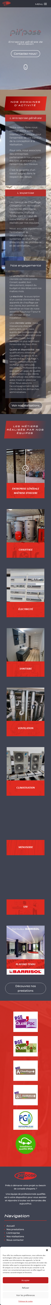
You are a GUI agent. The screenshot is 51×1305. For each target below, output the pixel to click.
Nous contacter (15, 1240)
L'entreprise (13, 1233)
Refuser (25, 1287)
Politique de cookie (25, 1301)
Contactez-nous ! (25, 53)
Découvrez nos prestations (25, 988)
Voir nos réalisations (25, 405)
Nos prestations (15, 1229)
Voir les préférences (25, 1295)
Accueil (11, 1226)
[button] (47, 1250)
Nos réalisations (15, 1236)
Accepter (25, 1280)
